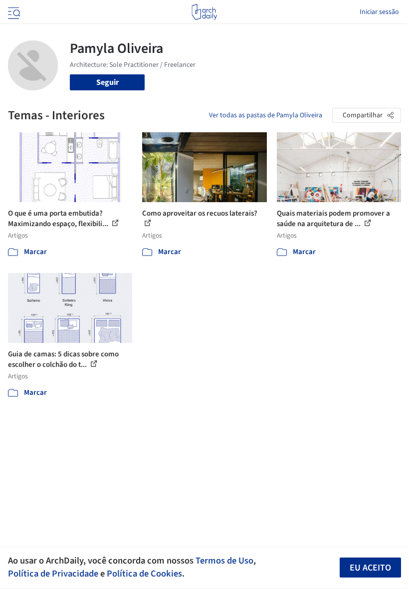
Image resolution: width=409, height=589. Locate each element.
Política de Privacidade (53, 573)
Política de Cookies (144, 573)
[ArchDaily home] (204, 12)
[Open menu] (13, 12)
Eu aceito (370, 568)
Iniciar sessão (379, 11)
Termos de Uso (224, 560)
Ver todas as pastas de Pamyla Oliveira (265, 115)
